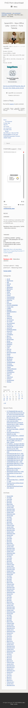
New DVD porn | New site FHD (11, 133)
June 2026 (9, 499)
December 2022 (11, 568)
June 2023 (9, 558)
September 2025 (11, 514)
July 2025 (9, 517)
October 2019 (10, 630)
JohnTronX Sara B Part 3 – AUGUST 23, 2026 (13, 433)
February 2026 (10, 506)
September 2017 (11, 670)
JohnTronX (9, 328)
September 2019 (11, 631)
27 (7, 400)
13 (7, 396)
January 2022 (10, 585)
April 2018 (9, 659)
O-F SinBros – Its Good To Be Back (15, 444)
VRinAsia (9, 382)
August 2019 (10, 633)
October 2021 (10, 590)
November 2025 (11, 510)
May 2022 (9, 579)
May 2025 (9, 520)
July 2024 (9, 537)
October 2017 (10, 669)
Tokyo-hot (9, 373)
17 (19, 396)
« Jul (5, 403)
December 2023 (11, 548)
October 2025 (10, 512)
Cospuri (9, 295)
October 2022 (10, 571)
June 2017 (9, 675)
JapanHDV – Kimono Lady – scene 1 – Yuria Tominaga (8, 109)
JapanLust (9, 318)
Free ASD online (8, 129)
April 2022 (9, 581)
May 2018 (9, 657)
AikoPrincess (10, 280)
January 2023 (10, 566)
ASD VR (9, 284)
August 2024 (10, 535)
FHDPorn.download (6, 13)
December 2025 (11, 509)
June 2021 (9, 597)
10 (19, 395)
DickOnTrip (9, 300)
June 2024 (9, 538)
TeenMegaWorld (11, 362)
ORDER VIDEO (7, 138)
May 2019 (9, 638)
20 (7, 398)
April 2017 (9, 678)
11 (22, 395)
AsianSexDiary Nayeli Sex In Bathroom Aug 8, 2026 (14, 469)
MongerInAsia (10, 339)
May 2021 (9, 599)
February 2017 (10, 682)
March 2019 (10, 641)
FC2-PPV (9, 303)
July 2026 (9, 497)
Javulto (15, 704)
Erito (8, 302)
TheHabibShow (10, 372)
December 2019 (11, 626)
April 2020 (9, 620)
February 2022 (10, 584)
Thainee (9, 367)
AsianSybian (10, 287)
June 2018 (9, 656)
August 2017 (10, 672)
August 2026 (10, 496)
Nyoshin (9, 346)
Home (5, 120)
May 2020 (9, 618)
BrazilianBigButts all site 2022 (11, 134)
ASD (8, 282)
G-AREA (9, 308)
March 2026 (10, 504)
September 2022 (11, 572)
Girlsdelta (9, 310)
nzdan (8, 347)
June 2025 (9, 519)
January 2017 (10, 683)
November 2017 (11, 667)
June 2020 (9, 616)
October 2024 (10, 532)
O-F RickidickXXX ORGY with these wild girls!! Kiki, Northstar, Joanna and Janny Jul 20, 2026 (15, 447)
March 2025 (10, 523)
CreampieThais (10, 298)
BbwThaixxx (10, 289)
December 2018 (11, 646)
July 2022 (9, 576)
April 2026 (9, 502)
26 (4, 400)
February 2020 (10, 623)
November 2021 (11, 589)
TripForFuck (10, 377)
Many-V (8, 336)
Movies (7, 131)
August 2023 (10, 554)
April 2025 (9, 522)
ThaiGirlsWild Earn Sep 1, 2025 (14, 461)
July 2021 (9, 595)
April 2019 (9, 639)
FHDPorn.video (21, 702)
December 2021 (11, 587)
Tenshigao (9, 364)
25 (22, 398)
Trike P (8, 375)
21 (10, 398)
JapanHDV (4, 15)
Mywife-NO (9, 342)
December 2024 (11, 528)
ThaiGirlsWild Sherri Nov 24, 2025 (15, 457)
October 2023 (10, 551)
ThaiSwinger (10, 370)
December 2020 (11, 607)
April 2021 (9, 600)
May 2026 (9, 501)
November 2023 (11, 550)
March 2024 (10, 543)
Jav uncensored (16, 13)
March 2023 (10, 563)
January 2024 (10, 546)
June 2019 (9, 636)
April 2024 (9, 541)
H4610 (8, 315)
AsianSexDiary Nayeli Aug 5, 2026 (15, 471)
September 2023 (11, 553)
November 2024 (11, 530)
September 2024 (11, 533)
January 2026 (10, 507)
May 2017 (9, 677)
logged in (12, 104)
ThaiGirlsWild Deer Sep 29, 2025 (15, 460)
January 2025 (10, 527)
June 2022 (9, 577)
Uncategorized (10, 380)
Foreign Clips (7, 123)
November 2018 (11, 647)
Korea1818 (9, 331)
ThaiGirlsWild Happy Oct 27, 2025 (15, 458)
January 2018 (10, 664)
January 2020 (10, 625)
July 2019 (9, 634)
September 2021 (11, 592)
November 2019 (11, 628)
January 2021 (10, 605)
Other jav (9, 349)
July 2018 (9, 654)
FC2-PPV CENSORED (12, 305)
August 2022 (10, 574)
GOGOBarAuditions (11, 311)
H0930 (8, 313)
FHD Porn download (14, 3)
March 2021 (10, 602)
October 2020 (10, 610)
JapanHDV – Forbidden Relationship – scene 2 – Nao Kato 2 (19, 109)
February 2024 (10, 545)
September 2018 (11, 651)
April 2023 (9, 561)
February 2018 (10, 662)
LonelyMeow (10, 334)
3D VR (8, 279)
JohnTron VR (10, 326)
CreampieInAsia (11, 297)
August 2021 (10, 594)
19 (4, 398)
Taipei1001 (9, 360)
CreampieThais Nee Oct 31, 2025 (15, 453)
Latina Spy (9, 333)
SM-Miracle (9, 359)
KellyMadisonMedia (11, 329)
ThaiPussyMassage (11, 369)
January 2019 (10, 644)
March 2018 (10, 661)
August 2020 (10, 613)
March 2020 (10, 621)
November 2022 (11, 569)
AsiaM (8, 285)
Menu (15, 7)
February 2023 (10, 564)
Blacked (9, 290)
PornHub (9, 351)
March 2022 (10, 582)
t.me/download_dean (9, 208)
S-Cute (8, 355)
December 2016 (11, 685)
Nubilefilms (9, 344)
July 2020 (9, 615)
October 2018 (10, 649)
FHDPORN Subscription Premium (12, 136)
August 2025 (10, 515)
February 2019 (10, 643)
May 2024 (9, 540)
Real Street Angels (11, 352)
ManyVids (9, 338)
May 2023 (9, 559)
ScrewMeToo (10, 357)
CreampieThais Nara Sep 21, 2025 (15, 455)
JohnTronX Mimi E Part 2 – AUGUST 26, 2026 (13, 426)
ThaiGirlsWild (10, 365)
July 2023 (9, 556)
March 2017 (10, 680)
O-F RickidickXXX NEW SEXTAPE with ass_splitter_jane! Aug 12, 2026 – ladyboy (15, 440)
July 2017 (9, 674)
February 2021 (10, 603)
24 (19, 398)
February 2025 (10, 525)
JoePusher (9, 324)
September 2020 (11, 612)
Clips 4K (6, 124)
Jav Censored (8, 121)
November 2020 (11, 608)
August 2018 (10, 652)
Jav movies (6, 126)
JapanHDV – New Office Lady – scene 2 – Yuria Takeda (14, 25)
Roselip (8, 354)
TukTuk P (9, 378)
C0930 (8, 292)
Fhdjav (11, 704)
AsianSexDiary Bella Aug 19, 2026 (15, 463)
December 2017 (11, 665)
